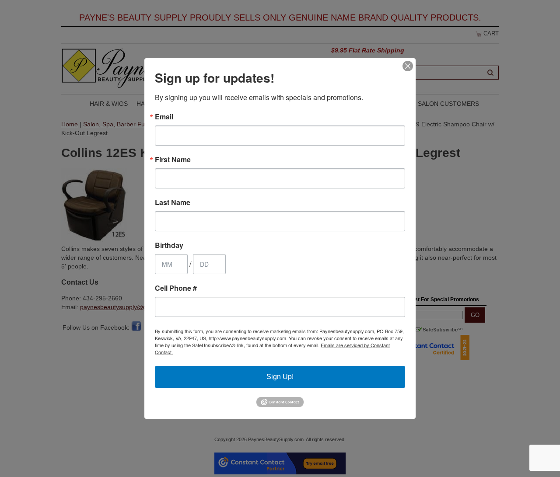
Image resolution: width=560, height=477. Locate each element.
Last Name (172, 202)
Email (164, 116)
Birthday (169, 245)
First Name (173, 159)
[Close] (407, 66)
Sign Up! (280, 376)
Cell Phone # (176, 288)
